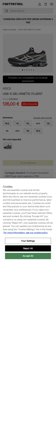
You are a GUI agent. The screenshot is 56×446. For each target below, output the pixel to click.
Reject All (28, 248)
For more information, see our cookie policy (26, 232)
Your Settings (28, 240)
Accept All (28, 255)
